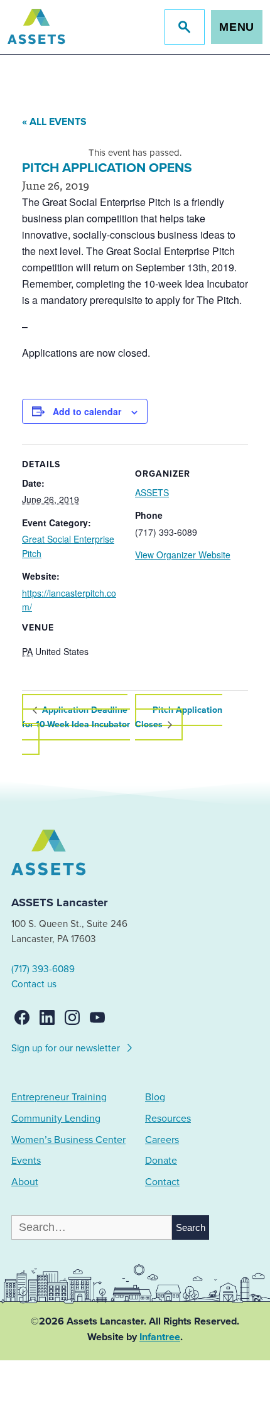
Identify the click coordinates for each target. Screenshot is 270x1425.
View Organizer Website (182, 554)
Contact (162, 1182)
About (24, 1182)
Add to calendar (87, 411)
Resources (168, 1118)
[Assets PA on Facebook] (22, 1017)
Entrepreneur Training (59, 1097)
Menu (237, 27)
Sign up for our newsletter (66, 1048)
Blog (155, 1097)
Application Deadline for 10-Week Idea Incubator (76, 717)
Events (26, 1160)
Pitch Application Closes (178, 717)
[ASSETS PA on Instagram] (72, 1017)
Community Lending (55, 1118)
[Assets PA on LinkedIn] (47, 1017)
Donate (161, 1160)
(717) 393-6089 (43, 969)
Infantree (159, 1337)
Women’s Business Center (68, 1140)
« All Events (54, 122)
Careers (162, 1140)
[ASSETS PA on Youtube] (97, 1017)
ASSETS (152, 492)
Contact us (34, 984)
